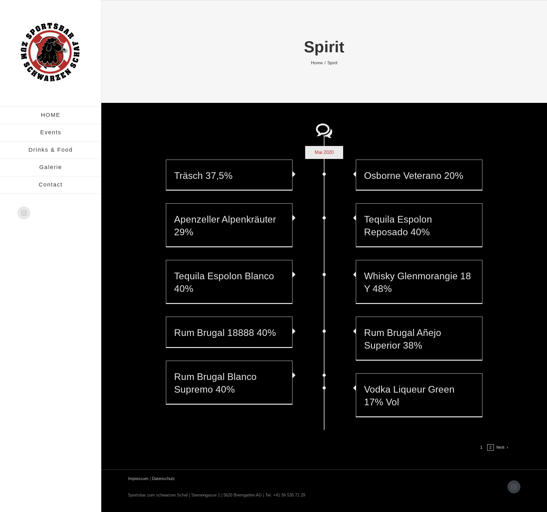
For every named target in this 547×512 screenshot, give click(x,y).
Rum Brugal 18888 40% (225, 332)
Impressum (138, 478)
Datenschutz (163, 478)
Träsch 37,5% (203, 175)
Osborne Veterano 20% (413, 175)
